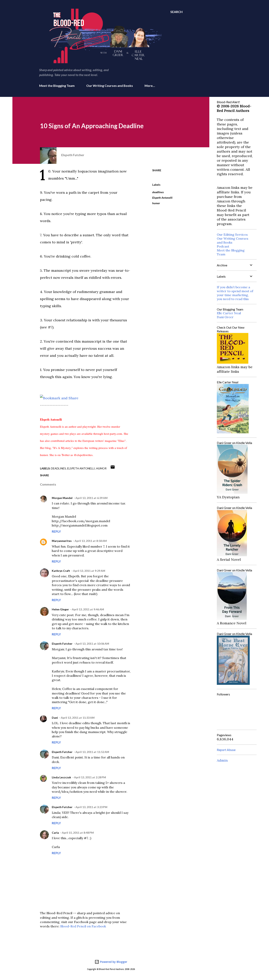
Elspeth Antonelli (162, 197)
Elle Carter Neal (229, 313)
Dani (55, 717)
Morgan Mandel (62, 498)
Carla (55, 832)
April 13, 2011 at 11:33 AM (78, 717)
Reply (56, 531)
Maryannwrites (62, 540)
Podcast (223, 246)
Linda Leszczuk (61, 777)
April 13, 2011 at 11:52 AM (92, 752)
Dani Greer (225, 317)
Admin (222, 760)
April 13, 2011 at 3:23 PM (91, 807)
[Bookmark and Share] (59, 398)
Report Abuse (226, 750)
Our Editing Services (232, 234)
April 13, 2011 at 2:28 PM (90, 777)
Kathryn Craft (61, 570)
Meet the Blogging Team (57, 85)
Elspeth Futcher (62, 643)
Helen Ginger (60, 609)
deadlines (158, 192)
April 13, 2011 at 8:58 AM (91, 540)
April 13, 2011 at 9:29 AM (89, 570)
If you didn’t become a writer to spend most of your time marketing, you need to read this (235, 293)
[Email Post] (112, 468)
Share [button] (156, 170)
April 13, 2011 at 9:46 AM (88, 609)
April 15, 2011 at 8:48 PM (78, 832)
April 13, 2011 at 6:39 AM (91, 498)
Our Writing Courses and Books (109, 85)
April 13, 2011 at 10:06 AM (92, 643)
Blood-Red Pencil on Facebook (83, 926)
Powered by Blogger (113, 962)
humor (156, 203)
